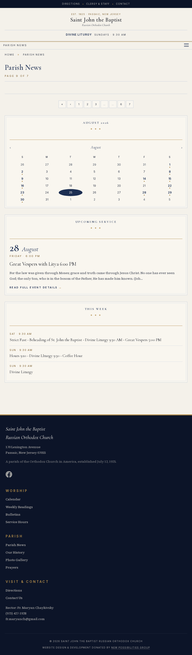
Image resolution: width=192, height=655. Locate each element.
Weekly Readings (19, 507)
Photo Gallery (17, 560)
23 (22, 192)
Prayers (12, 567)
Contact (123, 3)
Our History (15, 552)
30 (22, 199)
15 (169, 178)
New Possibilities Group (130, 647)
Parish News (16, 545)
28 (144, 192)
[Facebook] (9, 475)
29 (170, 192)
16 (22, 185)
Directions (71, 3)
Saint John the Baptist (96, 19)
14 (144, 178)
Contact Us (14, 597)
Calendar (13, 499)
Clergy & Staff (98, 3)
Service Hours (17, 522)
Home (9, 54)
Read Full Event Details (34, 287)
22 (170, 185)
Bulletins (13, 514)
